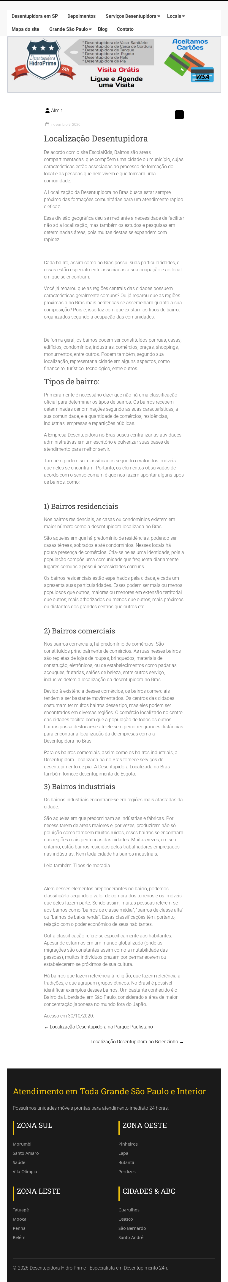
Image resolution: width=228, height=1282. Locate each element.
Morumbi (22, 1144)
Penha (19, 1228)
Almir (56, 110)
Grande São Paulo (68, 29)
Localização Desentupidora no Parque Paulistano (98, 1027)
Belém (19, 1237)
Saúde (19, 1162)
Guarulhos (129, 1210)
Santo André (130, 1237)
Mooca (19, 1219)
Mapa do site (25, 29)
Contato (125, 29)
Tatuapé (21, 1210)
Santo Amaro (26, 1153)
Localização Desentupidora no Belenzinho (137, 1041)
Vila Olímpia (25, 1171)
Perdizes (127, 1171)
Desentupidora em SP (35, 16)
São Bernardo (132, 1228)
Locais (174, 16)
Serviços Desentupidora (131, 16)
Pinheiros (128, 1144)
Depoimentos (81, 16)
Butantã (126, 1162)
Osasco (125, 1219)
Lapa (123, 1153)
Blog (102, 29)
